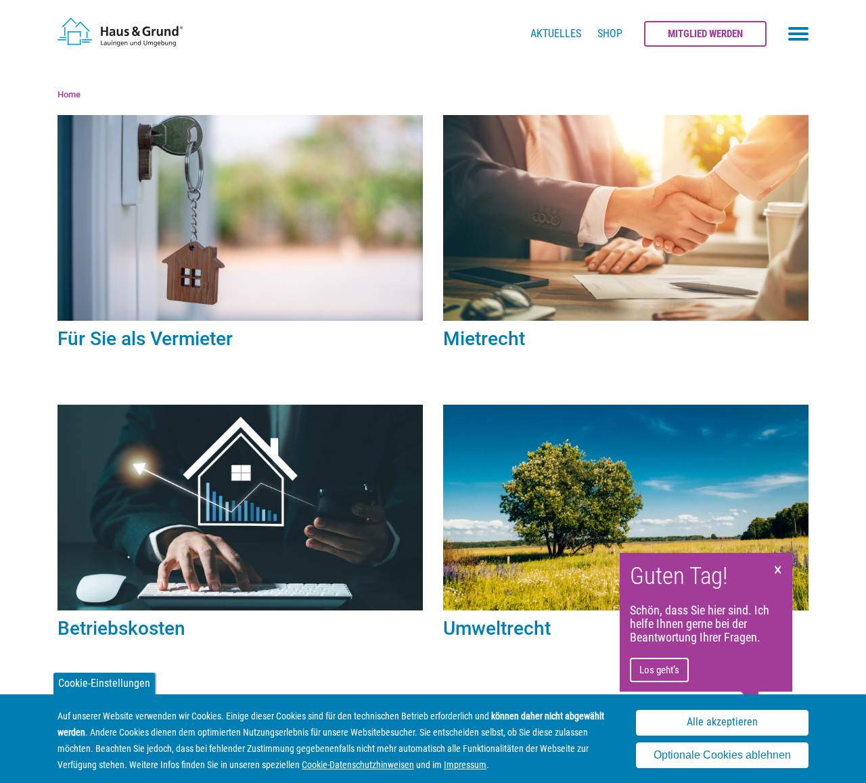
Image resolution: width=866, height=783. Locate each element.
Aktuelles (555, 33)
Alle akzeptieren (722, 722)
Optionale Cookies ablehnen (722, 755)
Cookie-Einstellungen (104, 683)
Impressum (465, 764)
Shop (609, 33)
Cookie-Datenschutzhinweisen (358, 764)
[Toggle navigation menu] (798, 34)
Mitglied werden (705, 34)
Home (69, 94)
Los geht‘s (659, 670)
